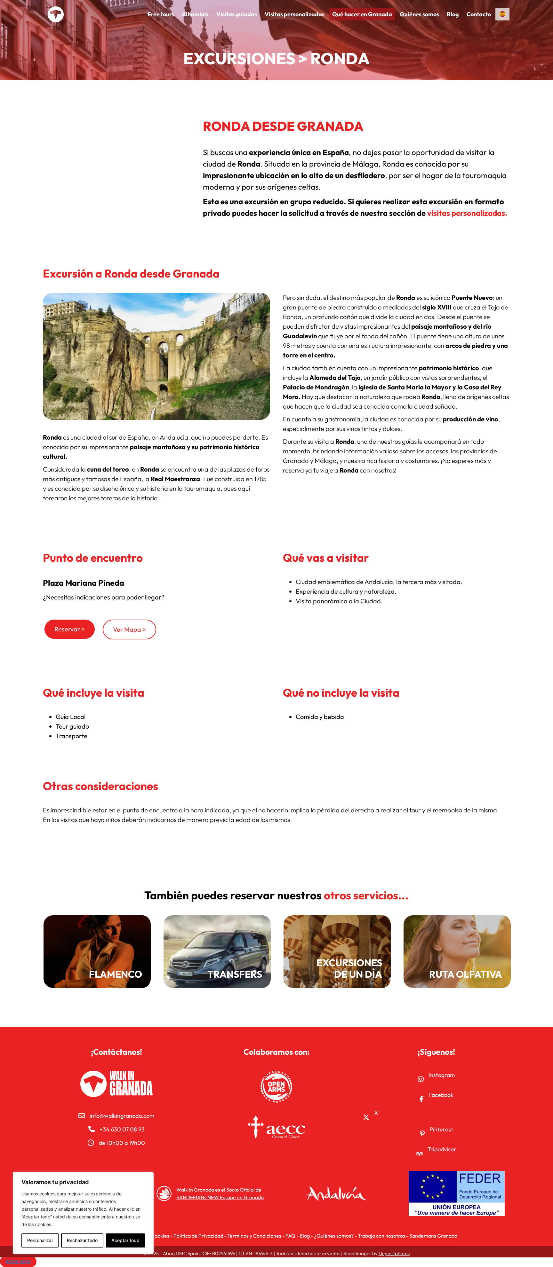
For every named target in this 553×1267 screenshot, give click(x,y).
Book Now (18, 1261)
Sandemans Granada (433, 1235)
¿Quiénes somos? (334, 1235)
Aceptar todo (125, 1240)
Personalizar (40, 1240)
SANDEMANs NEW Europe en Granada (220, 1197)
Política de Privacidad (198, 1235)
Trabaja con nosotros (381, 1235)
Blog (305, 1235)
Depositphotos (394, 1253)
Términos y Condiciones (254, 1235)
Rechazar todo (82, 1240)
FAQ (290, 1235)
